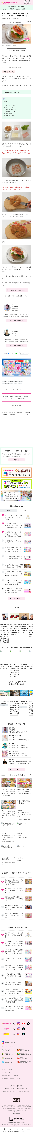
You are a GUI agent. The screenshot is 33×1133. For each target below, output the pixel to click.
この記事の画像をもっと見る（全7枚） (16, 296)
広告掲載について (9, 1088)
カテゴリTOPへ (16, 405)
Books (28, 9)
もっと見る (16, 598)
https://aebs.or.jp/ (16, 1113)
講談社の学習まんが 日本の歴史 (10, 1076)
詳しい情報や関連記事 (16, 320)
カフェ (20, 383)
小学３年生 (12, 389)
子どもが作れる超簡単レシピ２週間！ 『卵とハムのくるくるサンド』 (20, 397)
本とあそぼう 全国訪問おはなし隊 (11, 1079)
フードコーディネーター (7, 383)
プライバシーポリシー (21, 1088)
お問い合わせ (13, 1086)
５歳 (12, 387)
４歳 (8, 387)
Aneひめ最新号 (21, 6)
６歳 (16, 387)
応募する (16, 460)
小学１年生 (22, 387)
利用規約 (20, 1086)
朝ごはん (4, 381)
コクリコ (13, 714)
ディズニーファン (6, 1072)
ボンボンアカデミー (7, 1069)
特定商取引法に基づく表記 (9, 1091)
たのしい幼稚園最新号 (8, 9)
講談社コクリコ (4, 705)
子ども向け (10, 381)
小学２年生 (5, 389)
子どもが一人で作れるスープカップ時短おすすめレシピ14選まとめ (12, 413)
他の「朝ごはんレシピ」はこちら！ (16, 290)
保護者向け (19, 389)
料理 (16, 381)
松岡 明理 (18, 22)
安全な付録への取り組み (24, 1091)
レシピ (20, 381)
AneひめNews (12, 6)
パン (15, 383)
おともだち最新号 (20, 9)
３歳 (3, 387)
